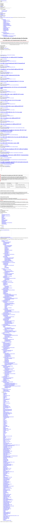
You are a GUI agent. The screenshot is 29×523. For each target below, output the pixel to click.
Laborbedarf (3, 268)
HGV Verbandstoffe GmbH (6, 452)
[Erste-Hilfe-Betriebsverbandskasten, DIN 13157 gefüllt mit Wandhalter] (9, 146)
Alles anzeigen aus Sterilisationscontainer (10, 320)
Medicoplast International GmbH (7, 468)
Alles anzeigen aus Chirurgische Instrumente (8, 301)
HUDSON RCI (5, 455)
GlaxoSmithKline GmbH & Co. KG (7, 446)
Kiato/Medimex (5, 461)
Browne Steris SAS (5, 415)
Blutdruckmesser (7, 249)
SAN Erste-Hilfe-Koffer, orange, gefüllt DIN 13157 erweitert (12, 94)
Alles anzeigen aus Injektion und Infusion (8, 282)
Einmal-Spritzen (7, 287)
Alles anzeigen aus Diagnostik (8, 245)
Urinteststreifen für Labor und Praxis (9, 271)
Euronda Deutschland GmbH (6, 441)
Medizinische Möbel (4, 365)
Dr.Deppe (4, 431)
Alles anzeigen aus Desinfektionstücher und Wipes (11, 294)
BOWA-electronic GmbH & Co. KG (7, 413)
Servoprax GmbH (5, 500)
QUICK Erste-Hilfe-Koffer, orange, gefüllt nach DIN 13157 (11, 106)
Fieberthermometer (7, 251)
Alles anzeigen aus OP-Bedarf (7, 333)
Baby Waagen (6, 359)
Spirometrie (6, 247)
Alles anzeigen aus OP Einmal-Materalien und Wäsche (11, 335)
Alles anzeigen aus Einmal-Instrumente (9, 309)
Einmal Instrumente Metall (8, 310)
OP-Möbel (6, 375)
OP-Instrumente (5, 302)
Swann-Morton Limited (6, 509)
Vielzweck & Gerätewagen (8, 372)
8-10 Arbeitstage (5, 89)
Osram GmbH (5, 480)
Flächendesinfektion (5, 293)
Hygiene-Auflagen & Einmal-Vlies (9, 258)
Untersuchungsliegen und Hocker (9, 369)
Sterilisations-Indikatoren (6, 318)
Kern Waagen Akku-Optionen (8, 358)
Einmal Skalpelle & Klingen (8, 311)
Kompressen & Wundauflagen (7, 345)
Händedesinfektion (5, 290)
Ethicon (4, 440)
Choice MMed (5, 420)
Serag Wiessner (5, 329)
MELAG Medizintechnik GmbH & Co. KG (8, 471)
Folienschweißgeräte (5, 324)
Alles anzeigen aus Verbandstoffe (7, 342)
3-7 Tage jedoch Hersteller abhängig (7, 132)
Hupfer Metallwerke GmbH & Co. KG (8, 457)
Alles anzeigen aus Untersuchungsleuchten (10, 362)
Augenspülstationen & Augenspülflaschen (8, 36)
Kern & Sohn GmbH (5, 460)
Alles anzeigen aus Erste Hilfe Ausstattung (10, 383)
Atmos (4, 403)
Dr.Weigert (4, 433)
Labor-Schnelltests (5, 272)
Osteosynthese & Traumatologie (7, 313)
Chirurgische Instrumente (6, 24)
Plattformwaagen (7, 361)
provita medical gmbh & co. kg (7, 487)
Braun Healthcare (5, 414)
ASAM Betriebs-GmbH (6, 401)
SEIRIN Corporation (5, 498)
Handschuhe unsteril (7, 255)
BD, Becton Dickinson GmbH (7, 407)
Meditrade (4, 470)
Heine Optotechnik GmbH (6, 450)
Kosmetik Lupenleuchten (8, 259)
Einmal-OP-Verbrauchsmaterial (8, 337)
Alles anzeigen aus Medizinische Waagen (10, 357)
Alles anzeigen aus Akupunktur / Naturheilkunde (9, 262)
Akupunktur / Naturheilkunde (6, 21)
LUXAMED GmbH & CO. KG (7, 465)
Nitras (4, 476)
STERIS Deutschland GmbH (6, 507)
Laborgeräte (4, 280)
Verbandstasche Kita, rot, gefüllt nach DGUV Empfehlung (11, 57)
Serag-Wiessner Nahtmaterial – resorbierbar (10, 331)
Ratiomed (4, 488)
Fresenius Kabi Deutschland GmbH (7, 443)
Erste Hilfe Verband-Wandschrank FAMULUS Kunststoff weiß (12, 63)
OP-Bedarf (4, 26)
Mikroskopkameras (7, 279)
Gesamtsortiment (4, 19)
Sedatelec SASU (5, 497)
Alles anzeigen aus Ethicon (8, 327)
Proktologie (6, 308)
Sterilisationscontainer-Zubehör (8, 323)
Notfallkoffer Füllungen (7, 387)
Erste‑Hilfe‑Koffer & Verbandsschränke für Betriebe (9, 35)
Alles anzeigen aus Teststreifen (8, 270)
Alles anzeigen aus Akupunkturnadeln (9, 265)
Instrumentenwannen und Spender (7, 297)
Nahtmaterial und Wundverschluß (7, 25)
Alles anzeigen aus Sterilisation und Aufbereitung (9, 314)
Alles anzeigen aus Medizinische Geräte (8, 350)
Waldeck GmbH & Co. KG (6, 516)
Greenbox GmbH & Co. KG (6, 448)
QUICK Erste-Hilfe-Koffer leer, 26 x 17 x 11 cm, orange (11, 112)
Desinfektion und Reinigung (6, 23)
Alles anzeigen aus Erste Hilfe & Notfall (8, 381)
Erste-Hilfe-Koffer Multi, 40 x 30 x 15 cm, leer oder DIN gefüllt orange (14, 137)
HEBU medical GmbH (6, 449)
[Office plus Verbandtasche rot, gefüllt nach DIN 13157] (7, 121)
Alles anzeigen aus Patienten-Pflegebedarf (8, 377)
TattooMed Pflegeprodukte (6, 348)
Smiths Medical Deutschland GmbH (7, 504)
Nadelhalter (6, 305)
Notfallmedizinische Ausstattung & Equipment (8, 33)
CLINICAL (4, 422)
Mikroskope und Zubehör (6, 277)
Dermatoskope (6, 248)
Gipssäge (4, 352)
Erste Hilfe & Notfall (5, 30)
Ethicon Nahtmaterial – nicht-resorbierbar (10, 328)
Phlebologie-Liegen (7, 368)
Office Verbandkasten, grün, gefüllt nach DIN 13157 (10, 118)
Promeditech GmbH (5, 486)
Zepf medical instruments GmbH (7, 520)
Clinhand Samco (5, 421)
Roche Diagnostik (5, 492)
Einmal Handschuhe (5, 253)
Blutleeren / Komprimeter (6, 390)
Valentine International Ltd (6, 512)
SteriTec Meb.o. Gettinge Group (7, 508)
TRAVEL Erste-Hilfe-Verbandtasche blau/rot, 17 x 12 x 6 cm (12, 81)
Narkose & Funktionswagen (8, 371)
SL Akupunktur (7, 267)
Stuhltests (6, 275)
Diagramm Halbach (5, 428)
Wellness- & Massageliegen (8, 260)
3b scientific (4, 392)
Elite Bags (4, 437)
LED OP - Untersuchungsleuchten (9, 363)
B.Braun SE (4, 404)
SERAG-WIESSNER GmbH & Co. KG (8, 499)
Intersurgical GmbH (5, 459)
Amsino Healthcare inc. (6, 399)
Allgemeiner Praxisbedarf (6, 242)
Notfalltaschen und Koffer (8, 386)
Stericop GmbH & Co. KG (6, 506)
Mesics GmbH (5, 473)
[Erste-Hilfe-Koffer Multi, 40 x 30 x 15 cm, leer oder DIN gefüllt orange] (9, 134)
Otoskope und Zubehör (7, 246)
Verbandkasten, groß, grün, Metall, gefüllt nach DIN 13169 (11, 69)
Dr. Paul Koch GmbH (6, 430)
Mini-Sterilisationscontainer (8, 321)
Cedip (4, 419)
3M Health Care (5, 393)
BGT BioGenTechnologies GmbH (7, 409)
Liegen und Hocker (5, 367)
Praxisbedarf (4, 20)
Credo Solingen (5, 425)
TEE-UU (4, 510)
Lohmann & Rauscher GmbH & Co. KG (8, 464)
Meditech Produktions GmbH (6, 469)
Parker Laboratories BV (6, 482)
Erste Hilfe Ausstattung (6, 382)
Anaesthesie (3, 388)
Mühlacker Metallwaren (6, 475)
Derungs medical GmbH (6, 426)
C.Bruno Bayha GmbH (6, 417)
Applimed (4, 400)
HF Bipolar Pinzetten (7, 354)
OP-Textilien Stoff (5, 338)
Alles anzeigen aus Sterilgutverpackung (9, 316)
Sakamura (4, 493)
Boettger (4, 411)
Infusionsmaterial (5, 284)
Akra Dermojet (5, 396)
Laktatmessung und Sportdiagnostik (7, 276)
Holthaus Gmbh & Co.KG (6, 454)
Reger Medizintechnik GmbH (6, 490)
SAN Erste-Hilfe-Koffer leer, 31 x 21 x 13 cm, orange (10, 100)
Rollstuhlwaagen (7, 360)
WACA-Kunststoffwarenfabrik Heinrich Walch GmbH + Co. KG (11, 515)
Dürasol (4, 434)
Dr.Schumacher (5, 432)
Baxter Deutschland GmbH (6, 406)
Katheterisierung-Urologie (6, 380)
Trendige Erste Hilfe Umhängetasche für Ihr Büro (10, 75)
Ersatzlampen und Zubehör (8, 364)
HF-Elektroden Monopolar (8, 356)
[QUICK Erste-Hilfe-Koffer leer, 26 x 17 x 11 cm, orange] (7, 109)
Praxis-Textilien (5, 256)
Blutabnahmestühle (5, 283)
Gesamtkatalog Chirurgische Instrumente (10, 303)
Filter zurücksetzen (6, 48)
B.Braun (4, 326)
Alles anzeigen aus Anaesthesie (7, 389)
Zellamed (4, 519)
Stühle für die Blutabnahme (6, 366)
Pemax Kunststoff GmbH (6, 484)
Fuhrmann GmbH (5, 444)
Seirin (5, 266)
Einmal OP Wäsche (7, 336)
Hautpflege (4, 292)
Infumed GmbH (5, 458)
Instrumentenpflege (5, 315)
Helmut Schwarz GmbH (6, 451)
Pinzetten (6, 306)
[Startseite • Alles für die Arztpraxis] (3, 0)
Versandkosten (7, 60)
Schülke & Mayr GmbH (6, 496)
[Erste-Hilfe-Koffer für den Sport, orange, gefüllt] (6, 140)
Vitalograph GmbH (5, 514)
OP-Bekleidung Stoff (7, 340)
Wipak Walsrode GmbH (6, 518)
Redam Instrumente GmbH (6, 489)
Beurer (4, 408)
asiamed (4, 402)
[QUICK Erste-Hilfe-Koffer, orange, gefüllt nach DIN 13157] (7, 103)
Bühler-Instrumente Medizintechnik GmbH (8, 416)
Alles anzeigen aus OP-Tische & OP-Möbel (10, 373)
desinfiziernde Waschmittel (6, 300)
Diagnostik (4, 244)
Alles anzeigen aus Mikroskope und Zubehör (10, 278)
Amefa (4, 398)
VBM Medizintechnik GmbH (6, 513)
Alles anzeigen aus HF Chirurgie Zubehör (10, 353)
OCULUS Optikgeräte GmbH (7, 478)
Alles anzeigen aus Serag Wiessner (9, 330)
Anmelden (4, 9)
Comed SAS (4, 423)
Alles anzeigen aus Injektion (8, 285)
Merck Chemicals (5, 472)
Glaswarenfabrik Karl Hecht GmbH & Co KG (8, 445)
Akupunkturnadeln (5, 264)
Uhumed (4, 511)
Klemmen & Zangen (7, 304)
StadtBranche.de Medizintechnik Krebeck (5, 237)
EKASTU (4, 436)
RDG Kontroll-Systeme (6, 319)
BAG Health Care (5, 405)
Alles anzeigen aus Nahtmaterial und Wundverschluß (9, 325)
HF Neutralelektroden (7, 355)
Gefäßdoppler (5, 351)
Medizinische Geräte (5, 28)
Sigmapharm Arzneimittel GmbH (7, 502)
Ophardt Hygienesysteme (6, 479)
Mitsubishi (4, 474)
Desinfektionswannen (7, 299)
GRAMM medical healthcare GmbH (7, 447)
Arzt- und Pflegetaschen (6, 243)
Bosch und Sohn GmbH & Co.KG (7, 412)
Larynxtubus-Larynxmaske (6, 391)
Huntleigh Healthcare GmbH (6, 456)
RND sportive (5, 491)
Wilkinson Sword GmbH (6, 517)
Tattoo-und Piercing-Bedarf (6, 27)
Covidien (4, 424)
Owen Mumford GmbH (6, 481)
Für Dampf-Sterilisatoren (8, 317)
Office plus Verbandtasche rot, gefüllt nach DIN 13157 (10, 124)
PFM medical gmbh (5, 485)
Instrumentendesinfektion (6, 296)
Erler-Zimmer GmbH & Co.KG (7, 439)
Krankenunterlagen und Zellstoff (7, 378)
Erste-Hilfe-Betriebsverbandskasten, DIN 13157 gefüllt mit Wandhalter (14, 148)
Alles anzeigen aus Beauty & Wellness (9, 257)
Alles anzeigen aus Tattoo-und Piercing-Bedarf (8, 347)
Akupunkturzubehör (5, 263)
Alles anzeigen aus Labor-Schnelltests (9, 273)
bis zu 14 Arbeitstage (5, 95)
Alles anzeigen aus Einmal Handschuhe (9, 254)
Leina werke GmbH (5, 463)
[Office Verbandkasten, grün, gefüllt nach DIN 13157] (6, 115)
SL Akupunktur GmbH (6, 503)
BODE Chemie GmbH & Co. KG (7, 410)
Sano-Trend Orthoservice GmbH (7, 494)
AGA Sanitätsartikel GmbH (6, 395)
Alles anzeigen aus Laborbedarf (7, 269)
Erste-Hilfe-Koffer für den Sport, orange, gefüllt (9, 142)
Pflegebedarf (4, 379)
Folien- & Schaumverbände (6, 344)
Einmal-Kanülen (7, 286)
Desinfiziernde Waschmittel (8, 341)
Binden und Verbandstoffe (6, 343)
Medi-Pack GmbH (5, 467)
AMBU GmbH (5, 397)
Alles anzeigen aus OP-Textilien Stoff (9, 339)
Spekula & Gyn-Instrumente (8, 307)
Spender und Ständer (5, 288)
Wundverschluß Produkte (6, 332)
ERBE (4, 438)
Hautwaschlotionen (5, 291)
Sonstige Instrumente (5, 312)
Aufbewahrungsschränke (6, 376)
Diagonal (4, 427)
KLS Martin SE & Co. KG (6, 462)
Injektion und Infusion (4, 281)
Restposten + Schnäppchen (5, 240)
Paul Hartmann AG (5, 483)
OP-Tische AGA (7, 374)
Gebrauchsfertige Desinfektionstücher (9, 295)
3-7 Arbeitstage (4, 82)
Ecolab (4, 435)
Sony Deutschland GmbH (6, 505)
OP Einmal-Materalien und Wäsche (7, 334)
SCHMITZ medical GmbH (6, 495)
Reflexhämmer (6, 252)
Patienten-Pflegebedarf (6, 29)
